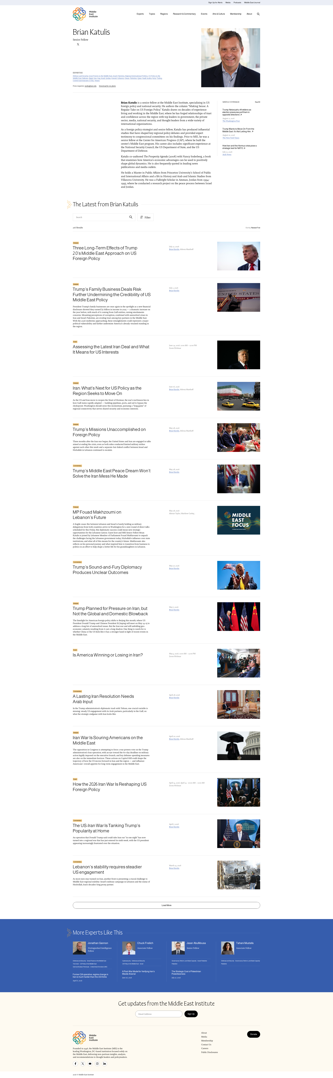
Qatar (139, 78)
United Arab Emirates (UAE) (83, 81)
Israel (103, 78)
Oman (127, 78)
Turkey (159, 78)
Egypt (91, 78)
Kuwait (114, 78)
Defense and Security (80, 76)
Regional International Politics (136, 76)
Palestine (133, 78)
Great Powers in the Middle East (100, 76)
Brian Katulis (174, 249)
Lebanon (120, 78)
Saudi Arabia (147, 78)
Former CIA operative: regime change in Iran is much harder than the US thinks (90, 975)
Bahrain (85, 78)
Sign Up (191, 1013)
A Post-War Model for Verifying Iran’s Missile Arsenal (138, 972)
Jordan (108, 78)
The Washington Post (231, 121)
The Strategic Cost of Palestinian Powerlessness (186, 972)
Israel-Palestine (118, 76)
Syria (154, 78)
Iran (95, 78)
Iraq (98, 78)
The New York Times (231, 138)
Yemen (97, 81)
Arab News (227, 154)
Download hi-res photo (107, 86)
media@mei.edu (90, 86)
